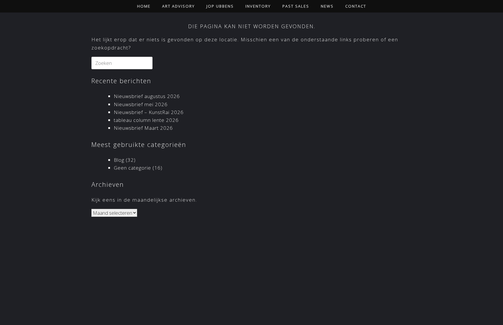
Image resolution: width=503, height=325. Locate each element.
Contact (355, 6)
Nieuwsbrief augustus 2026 (147, 96)
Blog (119, 160)
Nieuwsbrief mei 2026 (141, 104)
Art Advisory (178, 6)
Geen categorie (132, 167)
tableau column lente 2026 (146, 120)
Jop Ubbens (220, 6)
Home (143, 6)
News (327, 6)
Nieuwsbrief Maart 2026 (143, 128)
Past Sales (295, 6)
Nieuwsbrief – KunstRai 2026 (149, 112)
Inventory (258, 6)
